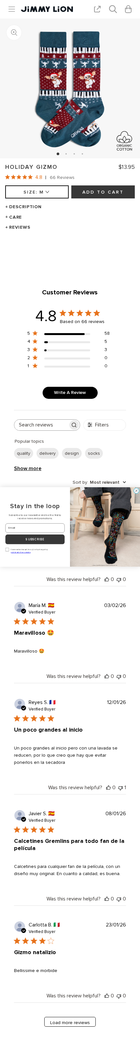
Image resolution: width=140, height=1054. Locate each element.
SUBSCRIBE (35, 539)
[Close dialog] (136, 490)
